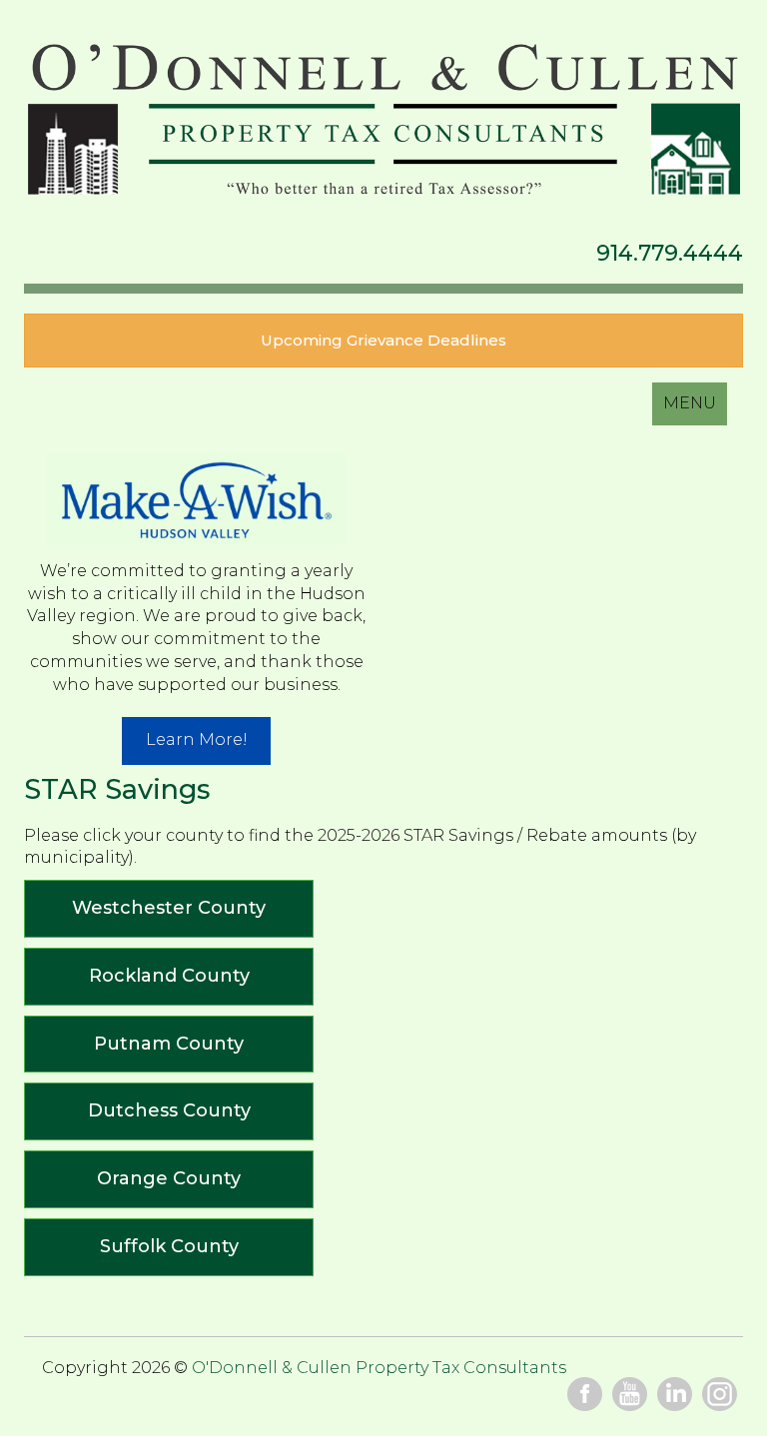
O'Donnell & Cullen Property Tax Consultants (383, 122)
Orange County (169, 1178)
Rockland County (169, 976)
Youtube (629, 1394)
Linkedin (674, 1394)
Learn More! (197, 739)
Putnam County (169, 1044)
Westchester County (169, 908)
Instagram (719, 1394)
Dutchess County (169, 1110)
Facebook (584, 1394)
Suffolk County (169, 1246)
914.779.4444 (669, 253)
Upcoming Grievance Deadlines (383, 340)
